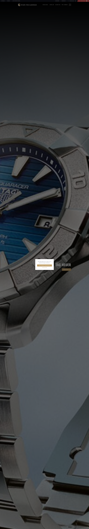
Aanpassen (44, 267)
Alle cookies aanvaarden (44, 265)
